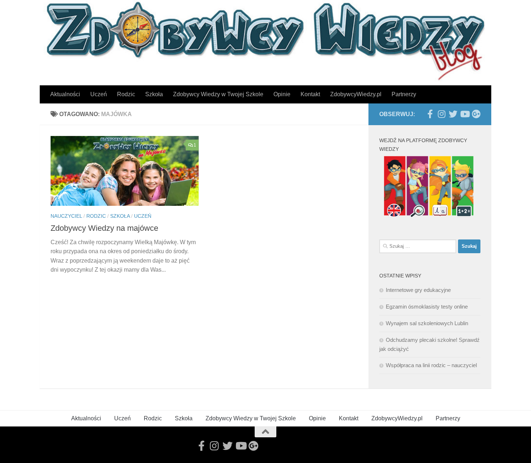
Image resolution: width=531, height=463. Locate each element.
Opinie (281, 94)
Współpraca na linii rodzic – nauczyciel (431, 365)
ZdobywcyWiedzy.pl (355, 94)
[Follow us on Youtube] (464, 114)
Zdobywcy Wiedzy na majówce (104, 228)
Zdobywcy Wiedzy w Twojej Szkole (218, 94)
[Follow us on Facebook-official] (430, 114)
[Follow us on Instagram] (441, 114)
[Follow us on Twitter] (453, 114)
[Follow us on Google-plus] (476, 114)
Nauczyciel (66, 216)
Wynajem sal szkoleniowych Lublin (427, 323)
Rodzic (126, 94)
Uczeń (98, 94)
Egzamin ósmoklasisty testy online (427, 306)
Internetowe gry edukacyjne (418, 290)
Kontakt (310, 94)
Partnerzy (404, 94)
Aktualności (65, 94)
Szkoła (154, 94)
